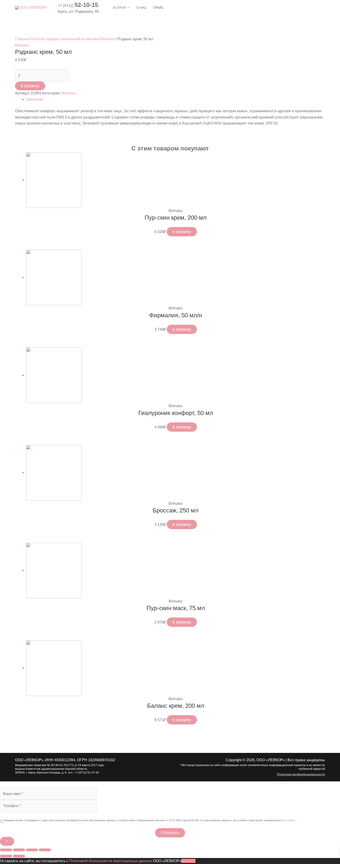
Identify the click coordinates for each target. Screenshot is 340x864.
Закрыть (188, 861)
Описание (34, 99)
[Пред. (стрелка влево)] (6, 856)
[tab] (175, 100)
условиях (289, 820)
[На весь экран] (32, 849)
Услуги (119, 7)
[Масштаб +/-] (45, 849)
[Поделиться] (19, 849)
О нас (141, 7)
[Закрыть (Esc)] (6, 849)
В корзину (30, 86)
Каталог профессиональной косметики (65, 39)
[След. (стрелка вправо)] (19, 856)
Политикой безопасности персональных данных (110, 861)
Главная (22, 39)
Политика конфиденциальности (301, 774)
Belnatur (108, 39)
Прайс (158, 7)
